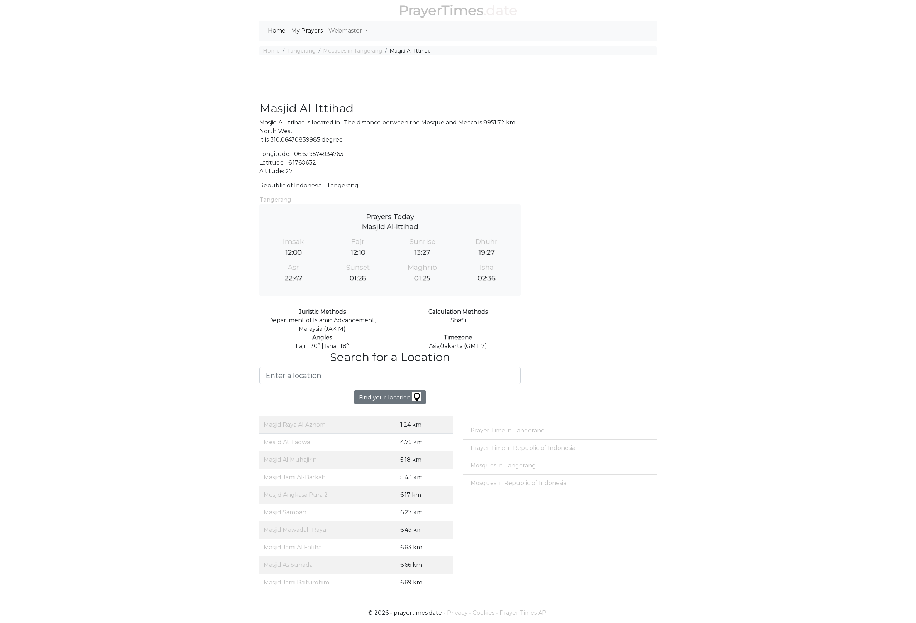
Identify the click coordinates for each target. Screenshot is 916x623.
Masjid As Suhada (288, 564)
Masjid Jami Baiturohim (296, 582)
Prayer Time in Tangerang (508, 430)
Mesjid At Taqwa (287, 442)
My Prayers (307, 30)
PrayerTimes (441, 10)
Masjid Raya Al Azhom (295, 424)
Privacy (457, 612)
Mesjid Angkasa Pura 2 (296, 494)
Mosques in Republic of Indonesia (518, 483)
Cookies (483, 612)
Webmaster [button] (346, 30)
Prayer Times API (524, 612)
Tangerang (301, 51)
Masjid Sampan (285, 512)
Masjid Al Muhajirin (290, 459)
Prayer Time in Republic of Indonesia (523, 448)
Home (277, 30)
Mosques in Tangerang (352, 51)
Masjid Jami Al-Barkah (295, 477)
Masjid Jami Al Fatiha (293, 547)
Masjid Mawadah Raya (295, 529)
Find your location (385, 397)
